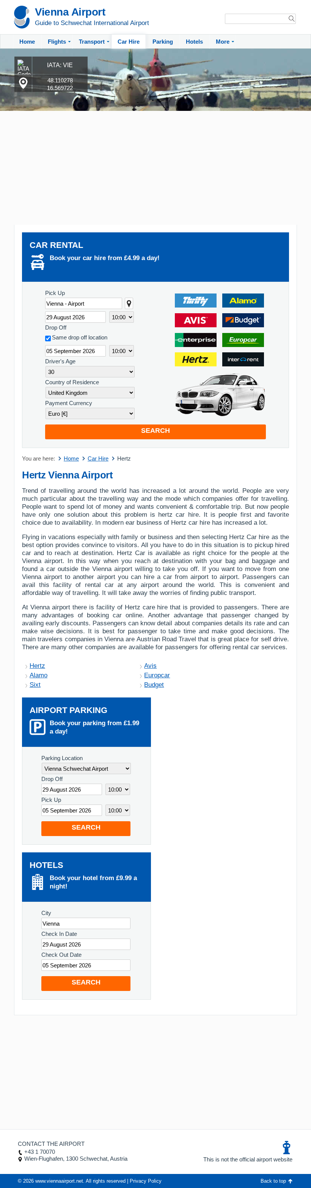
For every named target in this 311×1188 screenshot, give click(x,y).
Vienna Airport (70, 12)
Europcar (157, 675)
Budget (154, 684)
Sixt (35, 684)
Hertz (37, 665)
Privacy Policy (146, 1181)
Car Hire (129, 41)
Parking (162, 41)
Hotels (194, 41)
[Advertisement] (155, 168)
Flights (57, 41)
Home (27, 41)
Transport (92, 41)
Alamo (38, 675)
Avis (150, 665)
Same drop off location (79, 337)
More (222, 41)
